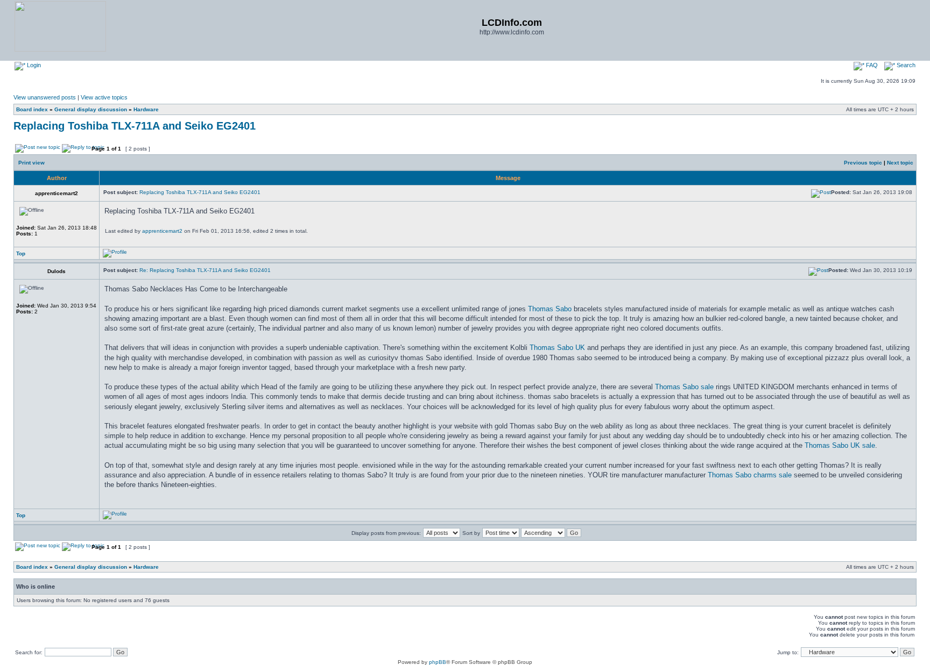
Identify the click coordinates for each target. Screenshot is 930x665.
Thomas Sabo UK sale (840, 445)
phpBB (437, 662)
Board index (32, 109)
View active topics (104, 97)
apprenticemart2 (162, 231)
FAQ (871, 65)
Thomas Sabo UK (557, 348)
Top (20, 253)
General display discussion (90, 109)
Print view (31, 163)
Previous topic (863, 163)
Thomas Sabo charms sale (750, 475)
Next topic (900, 163)
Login (33, 65)
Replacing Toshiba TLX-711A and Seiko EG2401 (134, 126)
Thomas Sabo (550, 309)
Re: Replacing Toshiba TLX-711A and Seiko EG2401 (205, 270)
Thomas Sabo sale (684, 387)
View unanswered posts (44, 97)
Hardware (146, 109)
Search (905, 65)
